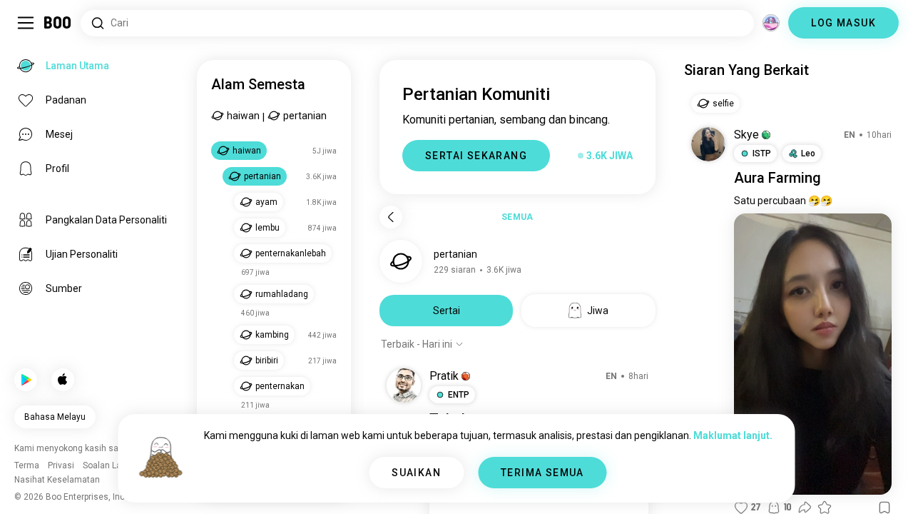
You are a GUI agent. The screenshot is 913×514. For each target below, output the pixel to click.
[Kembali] (390, 217)
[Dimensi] (771, 22)
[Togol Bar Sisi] (26, 23)
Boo (58, 23)
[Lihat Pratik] (404, 385)
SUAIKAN (416, 472)
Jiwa (597, 310)
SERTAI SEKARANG (476, 155)
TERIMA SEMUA (542, 472)
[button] (465, 376)
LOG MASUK (843, 23)
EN (611, 376)
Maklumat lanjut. (732, 435)
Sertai (446, 310)
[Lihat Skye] (708, 144)
